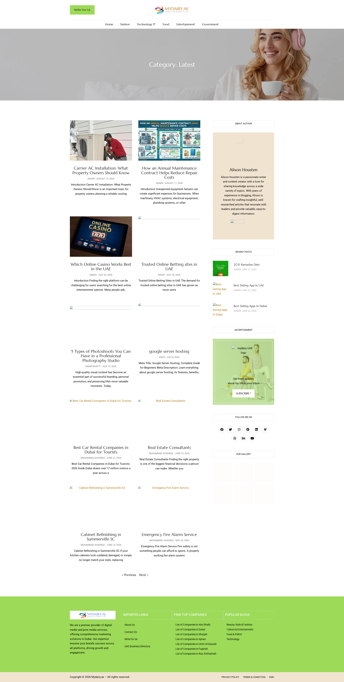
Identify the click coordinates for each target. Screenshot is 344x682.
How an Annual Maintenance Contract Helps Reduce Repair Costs (169, 173)
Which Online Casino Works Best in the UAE (101, 266)
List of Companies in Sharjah (191, 634)
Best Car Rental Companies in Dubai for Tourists (100, 449)
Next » (143, 575)
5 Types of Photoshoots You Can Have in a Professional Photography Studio (101, 356)
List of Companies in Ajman (191, 639)
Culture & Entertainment (240, 629)
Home (109, 24)
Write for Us (131, 639)
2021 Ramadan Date (247, 264)
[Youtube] (252, 438)
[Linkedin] (256, 429)
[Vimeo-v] (265, 429)
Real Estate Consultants (169, 447)
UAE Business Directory (137, 646)
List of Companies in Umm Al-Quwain (196, 644)
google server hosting (169, 351)
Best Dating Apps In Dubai (250, 306)
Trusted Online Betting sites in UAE (169, 266)
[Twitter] (230, 429)
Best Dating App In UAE (249, 285)
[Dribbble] (234, 438)
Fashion (125, 24)
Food (166, 24)
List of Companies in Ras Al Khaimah (196, 653)
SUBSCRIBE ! (243, 393)
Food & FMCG (234, 634)
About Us (130, 624)
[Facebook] (221, 429)
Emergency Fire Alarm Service (169, 534)
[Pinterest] (247, 429)
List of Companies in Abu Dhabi (193, 624)
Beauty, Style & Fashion (239, 624)
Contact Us (131, 632)
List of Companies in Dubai (190, 629)
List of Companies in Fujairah (192, 648)
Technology (233, 639)
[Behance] (243, 438)
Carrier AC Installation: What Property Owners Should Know (100, 170)
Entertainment (185, 24)
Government (210, 24)
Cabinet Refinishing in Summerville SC (101, 537)
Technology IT (146, 24)
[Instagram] (239, 429)
